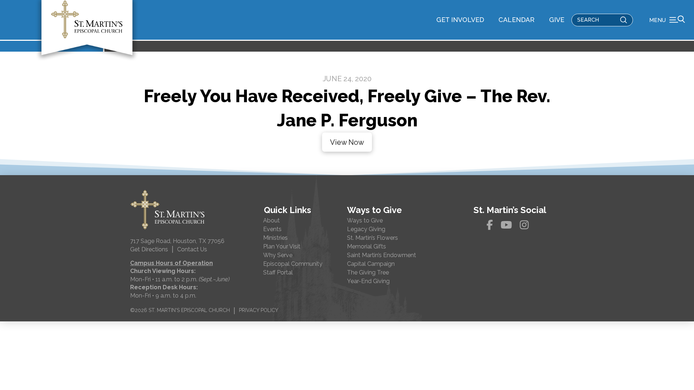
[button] (667, 20)
